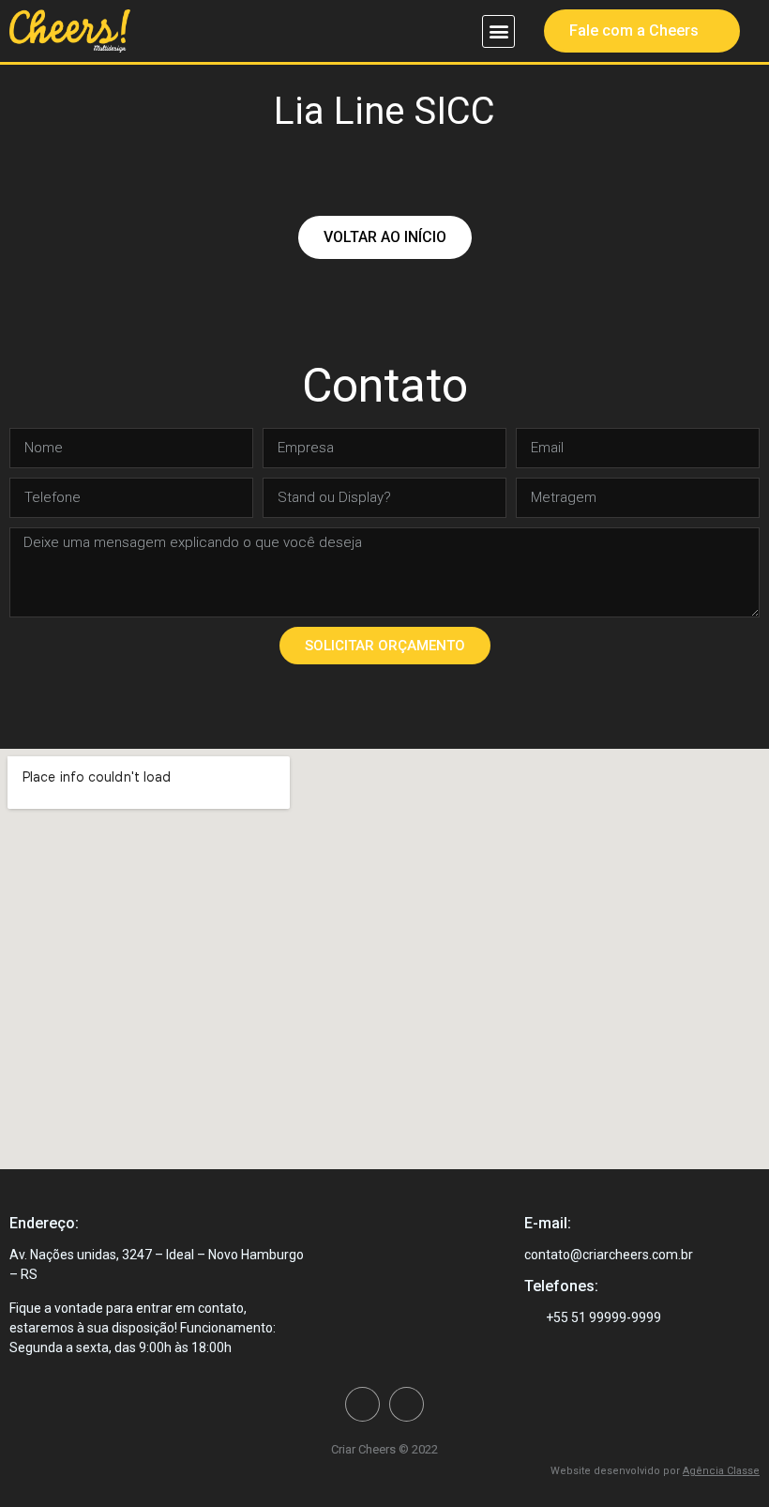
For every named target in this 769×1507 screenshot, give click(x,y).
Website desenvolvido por (655, 1471)
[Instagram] (406, 1404)
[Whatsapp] (362, 1404)
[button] (498, 31)
